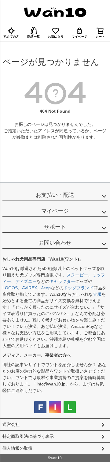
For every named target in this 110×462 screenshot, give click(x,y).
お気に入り (56, 36)
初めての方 (11, 36)
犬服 (97, 294)
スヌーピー (77, 274)
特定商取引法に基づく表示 (28, 436)
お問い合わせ (55, 243)
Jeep (46, 287)
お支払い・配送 (55, 195)
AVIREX (29, 287)
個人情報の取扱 (17, 448)
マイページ (79, 36)
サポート (55, 227)
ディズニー (26, 281)
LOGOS (10, 287)
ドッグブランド (79, 287)
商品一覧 (33, 36)
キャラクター (62, 281)
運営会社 (11, 424)
